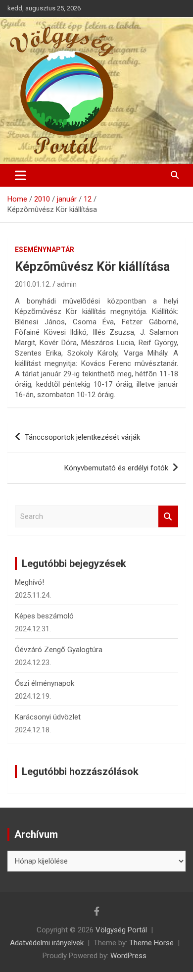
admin (67, 284)
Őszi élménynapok (44, 683)
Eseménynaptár (44, 250)
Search (168, 517)
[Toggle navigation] (20, 175)
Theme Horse (151, 942)
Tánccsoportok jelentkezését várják (82, 437)
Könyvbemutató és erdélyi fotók (116, 467)
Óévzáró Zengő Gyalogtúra (58, 649)
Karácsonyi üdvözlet (48, 717)
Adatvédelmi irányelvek (47, 942)
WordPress (128, 955)
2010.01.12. (33, 284)
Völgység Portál (121, 929)
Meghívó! (29, 582)
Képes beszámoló (44, 616)
